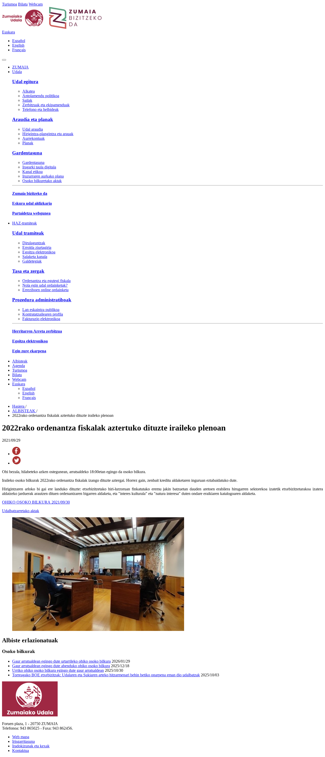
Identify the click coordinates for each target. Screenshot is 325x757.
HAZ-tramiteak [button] (24, 223)
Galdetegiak (32, 261)
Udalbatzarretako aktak (20, 511)
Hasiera (18, 406)
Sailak (27, 100)
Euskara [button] (8, 32)
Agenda (18, 366)
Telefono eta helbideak (40, 109)
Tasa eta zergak (28, 271)
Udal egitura (25, 81)
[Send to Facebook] (16, 454)
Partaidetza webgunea (31, 213)
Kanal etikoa (32, 171)
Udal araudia (32, 129)
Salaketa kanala (34, 256)
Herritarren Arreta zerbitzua (37, 331)
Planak (27, 143)
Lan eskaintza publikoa (40, 309)
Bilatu (23, 4)
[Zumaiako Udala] (52, 27)
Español (18, 41)
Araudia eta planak (32, 119)
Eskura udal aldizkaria (32, 203)
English (18, 45)
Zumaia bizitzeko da (29, 193)
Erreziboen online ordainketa (45, 290)
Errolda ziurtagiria (36, 247)
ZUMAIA (20, 67)
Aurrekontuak (33, 138)
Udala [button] (17, 72)
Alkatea (28, 91)
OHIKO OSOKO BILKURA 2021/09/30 (36, 502)
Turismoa (9, 4)
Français (19, 50)
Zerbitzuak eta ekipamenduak (46, 105)
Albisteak (19, 361)
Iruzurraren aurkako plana (43, 176)
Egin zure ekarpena (29, 351)
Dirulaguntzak (33, 243)
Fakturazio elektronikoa (41, 319)
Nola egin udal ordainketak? (45, 285)
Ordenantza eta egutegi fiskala (46, 281)
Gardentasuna (27, 153)
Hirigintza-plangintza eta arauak (47, 134)
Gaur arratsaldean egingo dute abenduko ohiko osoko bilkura (61, 666)
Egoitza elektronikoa (38, 252)
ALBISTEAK (24, 411)
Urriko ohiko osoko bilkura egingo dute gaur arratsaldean (58, 670)
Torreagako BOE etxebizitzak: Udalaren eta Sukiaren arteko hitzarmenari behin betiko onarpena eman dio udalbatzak (106, 675)
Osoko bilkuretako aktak (42, 181)
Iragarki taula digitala (39, 167)
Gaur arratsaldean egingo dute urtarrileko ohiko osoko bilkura (61, 661)
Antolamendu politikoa (40, 96)
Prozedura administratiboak (41, 299)
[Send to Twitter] (16, 463)
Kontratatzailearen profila (42, 314)
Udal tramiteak (28, 233)
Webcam (36, 4)
